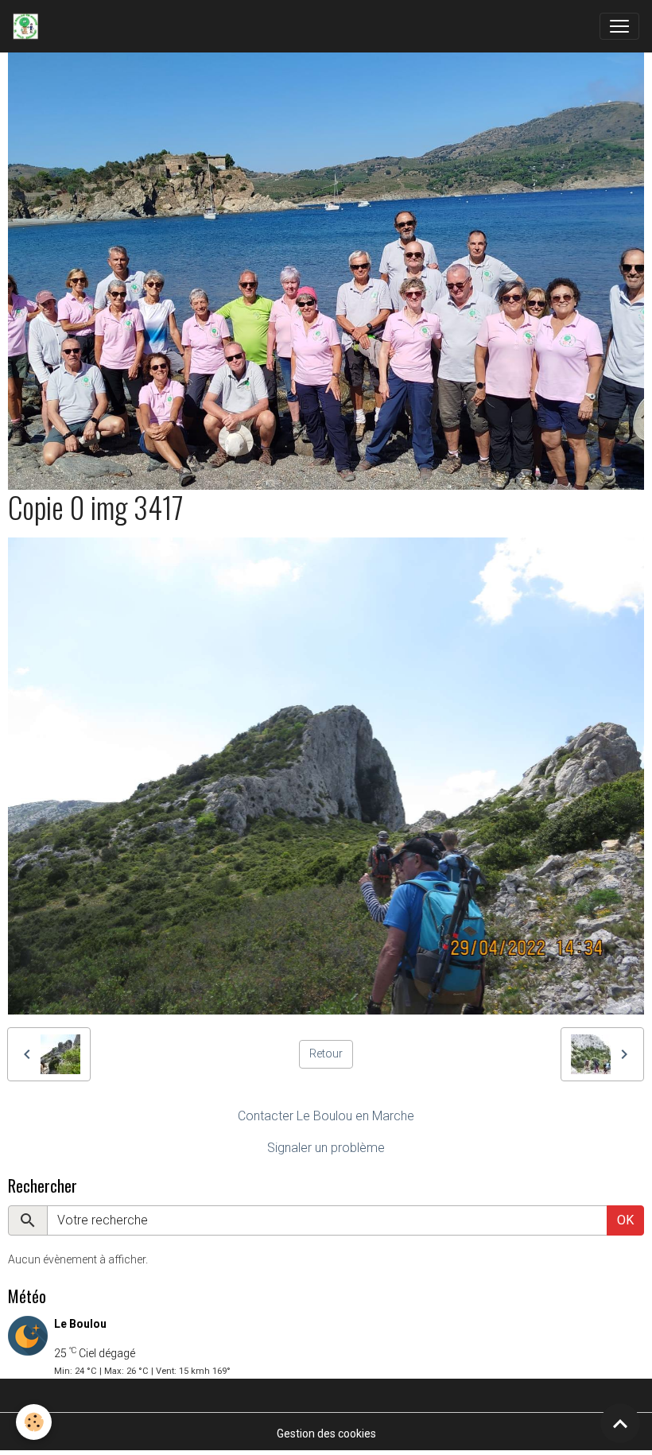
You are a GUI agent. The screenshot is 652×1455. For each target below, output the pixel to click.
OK (625, 1220)
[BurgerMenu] (619, 26)
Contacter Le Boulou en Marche (326, 1115)
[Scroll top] (620, 1423)
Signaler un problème (326, 1147)
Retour (326, 1053)
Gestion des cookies (326, 1433)
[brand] (29, 26)
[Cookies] (34, 1422)
